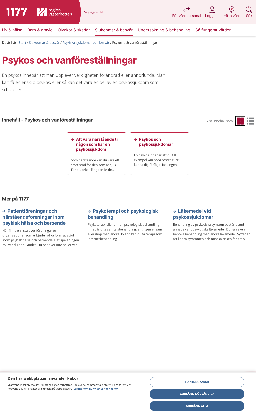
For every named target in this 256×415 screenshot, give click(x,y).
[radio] (240, 121)
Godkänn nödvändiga (197, 394)
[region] (128, 393)
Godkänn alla (197, 406)
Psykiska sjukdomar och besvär (85, 42)
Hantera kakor (197, 382)
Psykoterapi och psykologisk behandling (123, 214)
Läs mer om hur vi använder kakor (95, 388)
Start (22, 42)
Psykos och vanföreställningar (134, 42)
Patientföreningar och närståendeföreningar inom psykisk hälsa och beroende (34, 217)
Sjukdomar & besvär (44, 42)
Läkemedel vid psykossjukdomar (193, 214)
